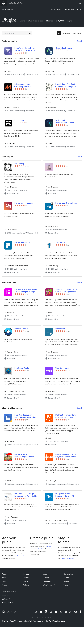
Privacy (5, 585)
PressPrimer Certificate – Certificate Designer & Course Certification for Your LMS (65, 85)
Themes (26, 578)
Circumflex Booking (63, 48)
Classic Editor (61, 329)
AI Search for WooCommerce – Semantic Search (67, 121)
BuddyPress (7, 603)
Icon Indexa (19, 120)
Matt (5, 595)
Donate (67, 581)
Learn (45, 574)
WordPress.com (9, 592)
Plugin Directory (7, 9)
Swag (67, 585)
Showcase (26, 574)
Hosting (5, 581)
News (4, 578)
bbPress (6, 599)
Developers (47, 581)
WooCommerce (62, 368)
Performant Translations (66, 203)
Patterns (26, 585)
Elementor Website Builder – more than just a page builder (26, 290)
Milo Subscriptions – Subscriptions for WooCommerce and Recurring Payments (23, 85)
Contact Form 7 (21, 329)
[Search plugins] (30, 33)
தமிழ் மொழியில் (12, 612)
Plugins (25, 581)
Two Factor (60, 242)
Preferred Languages (23, 203)
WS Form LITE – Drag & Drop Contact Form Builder (26, 495)
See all (79, 41)
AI (56, 164)
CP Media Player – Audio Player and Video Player (66, 455)
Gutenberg (19, 164)
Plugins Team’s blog (67, 558)
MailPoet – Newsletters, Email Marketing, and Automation (65, 416)
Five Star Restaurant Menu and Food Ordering (25, 416)
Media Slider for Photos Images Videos (24, 455)
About (4, 574)
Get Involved (68, 574)
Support (46, 578)
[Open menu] (80, 3)
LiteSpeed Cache (21, 368)
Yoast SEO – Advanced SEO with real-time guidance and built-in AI (67, 290)
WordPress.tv (49, 585)
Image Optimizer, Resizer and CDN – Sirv (65, 495)
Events (66, 578)
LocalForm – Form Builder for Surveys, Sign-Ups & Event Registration (25, 49)
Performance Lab (22, 242)
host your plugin (18, 555)
